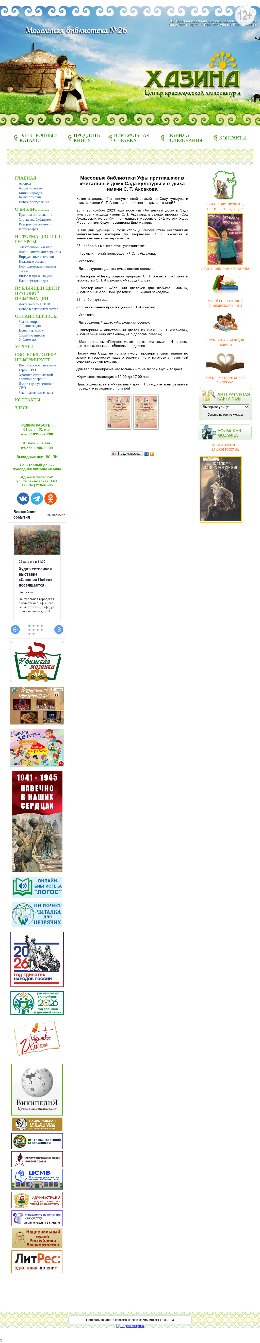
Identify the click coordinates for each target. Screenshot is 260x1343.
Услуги (24, 346)
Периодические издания (37, 266)
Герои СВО (27, 370)
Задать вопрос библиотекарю (30, 324)
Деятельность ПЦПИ (34, 304)
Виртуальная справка (132, 137)
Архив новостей (31, 188)
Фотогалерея (28, 229)
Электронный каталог (38, 137)
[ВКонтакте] (146, 454)
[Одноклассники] (152, 454)
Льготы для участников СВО (36, 386)
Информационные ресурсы (38, 239)
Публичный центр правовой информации (37, 293)
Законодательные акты (36, 393)
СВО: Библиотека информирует (36, 357)
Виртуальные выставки (36, 257)
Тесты (23, 271)
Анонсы (25, 183)
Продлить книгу (87, 137)
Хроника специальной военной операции (36, 377)
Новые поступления (34, 202)
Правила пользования (184, 137)
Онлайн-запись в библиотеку (32, 337)
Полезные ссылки (32, 261)
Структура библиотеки (36, 219)
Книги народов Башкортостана (30, 195)
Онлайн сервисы (36, 316)
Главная (25, 178)
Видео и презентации (35, 276)
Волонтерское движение (37, 365)
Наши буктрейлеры (33, 281)
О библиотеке (32, 209)
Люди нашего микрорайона (40, 252)
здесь (21, 407)
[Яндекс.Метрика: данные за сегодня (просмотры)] (130, 1326)
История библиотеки (35, 224)
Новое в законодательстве (38, 309)
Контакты (233, 137)
